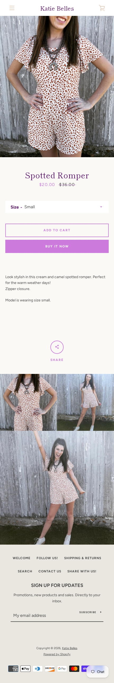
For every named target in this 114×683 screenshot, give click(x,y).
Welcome (21, 558)
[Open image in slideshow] (57, 86)
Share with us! (82, 571)
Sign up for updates (57, 585)
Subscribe (87, 612)
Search (25, 571)
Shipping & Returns (82, 558)
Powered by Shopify (57, 654)
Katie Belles (57, 7)
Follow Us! (47, 558)
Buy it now (57, 246)
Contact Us (49, 571)
